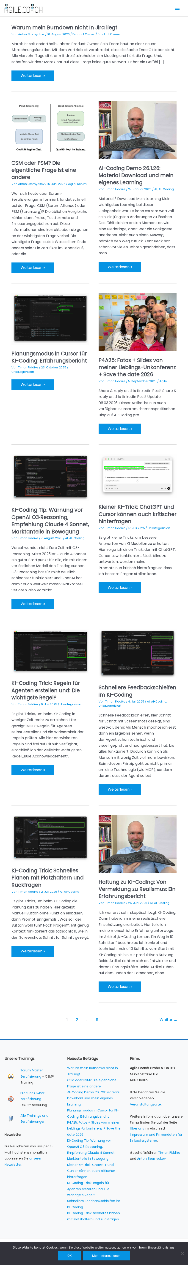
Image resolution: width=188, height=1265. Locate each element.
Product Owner (83, 34)
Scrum (82, 184)
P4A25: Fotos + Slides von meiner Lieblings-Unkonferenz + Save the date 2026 (137, 367)
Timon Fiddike (169, 1152)
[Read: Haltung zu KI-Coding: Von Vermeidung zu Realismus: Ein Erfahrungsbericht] (138, 843)
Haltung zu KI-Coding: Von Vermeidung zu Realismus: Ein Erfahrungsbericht (137, 889)
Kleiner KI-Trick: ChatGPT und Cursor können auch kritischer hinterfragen (138, 514)
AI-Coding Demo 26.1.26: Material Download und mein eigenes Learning (136, 175)
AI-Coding (166, 189)
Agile (72, 184)
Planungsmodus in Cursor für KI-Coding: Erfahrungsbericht (49, 357)
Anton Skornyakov (151, 1158)
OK (69, 1255)
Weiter (168, 1019)
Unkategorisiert (22, 372)
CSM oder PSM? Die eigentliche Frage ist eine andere (43, 170)
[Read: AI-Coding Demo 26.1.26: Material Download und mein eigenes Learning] (138, 129)
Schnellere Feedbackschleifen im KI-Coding (137, 691)
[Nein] (182, 1253)
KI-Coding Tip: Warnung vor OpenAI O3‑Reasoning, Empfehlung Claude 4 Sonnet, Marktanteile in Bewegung (50, 520)
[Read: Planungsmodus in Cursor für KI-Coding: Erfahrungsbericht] (50, 318)
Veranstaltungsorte (145, 1104)
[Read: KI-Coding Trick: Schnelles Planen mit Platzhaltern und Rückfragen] (50, 838)
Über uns (137, 1128)
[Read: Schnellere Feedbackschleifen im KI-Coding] (138, 653)
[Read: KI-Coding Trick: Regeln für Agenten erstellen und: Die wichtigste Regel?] (50, 651)
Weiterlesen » (32, 77)
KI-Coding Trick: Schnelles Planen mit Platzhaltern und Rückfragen (47, 878)
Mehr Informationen (106, 1255)
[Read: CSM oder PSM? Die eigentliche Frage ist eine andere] (50, 127)
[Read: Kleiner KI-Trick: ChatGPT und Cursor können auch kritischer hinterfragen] (138, 475)
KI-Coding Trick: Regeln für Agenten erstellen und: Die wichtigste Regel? (45, 690)
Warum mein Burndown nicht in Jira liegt (64, 27)
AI (155, 189)
